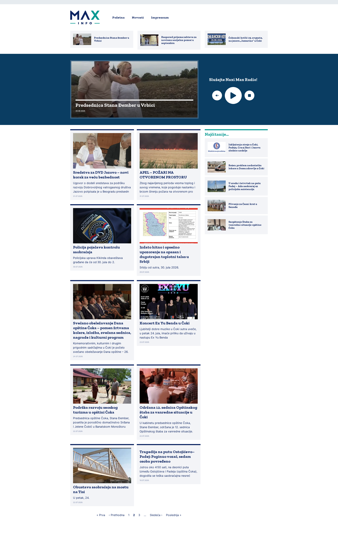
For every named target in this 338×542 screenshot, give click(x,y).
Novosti (138, 17)
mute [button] (217, 95)
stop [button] (249, 95)
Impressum (160, 17)
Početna (118, 17)
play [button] (233, 95)
